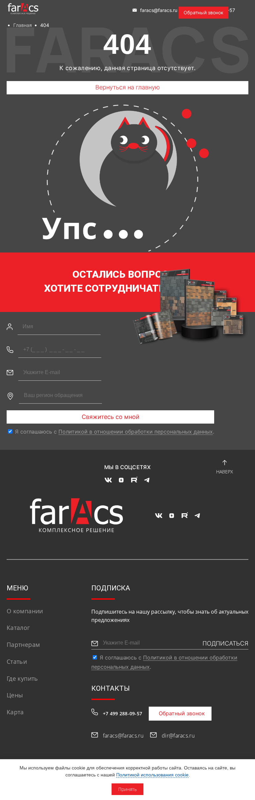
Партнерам (23, 645)
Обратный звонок (203, 12)
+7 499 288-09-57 (122, 713)
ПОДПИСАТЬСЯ (225, 643)
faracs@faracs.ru (158, 10)
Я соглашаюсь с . (114, 431)
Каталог (18, 628)
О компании (25, 611)
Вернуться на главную (127, 87)
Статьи (17, 661)
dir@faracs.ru (178, 735)
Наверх (224, 471)
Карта (15, 712)
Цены (15, 695)
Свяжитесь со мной (110, 416)
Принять (127, 789)
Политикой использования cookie (152, 774)
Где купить (22, 678)
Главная (22, 25)
